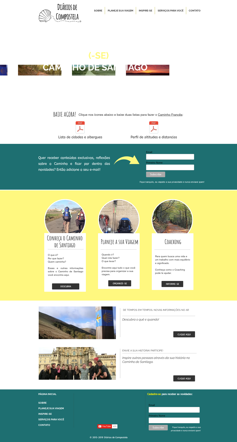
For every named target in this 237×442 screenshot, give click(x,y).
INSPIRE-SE (45, 413)
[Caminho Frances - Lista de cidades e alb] (80, 127)
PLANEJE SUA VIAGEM (51, 408)
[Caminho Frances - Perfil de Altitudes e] (154, 127)
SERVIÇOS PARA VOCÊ (51, 419)
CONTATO (44, 425)
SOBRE (42, 402)
